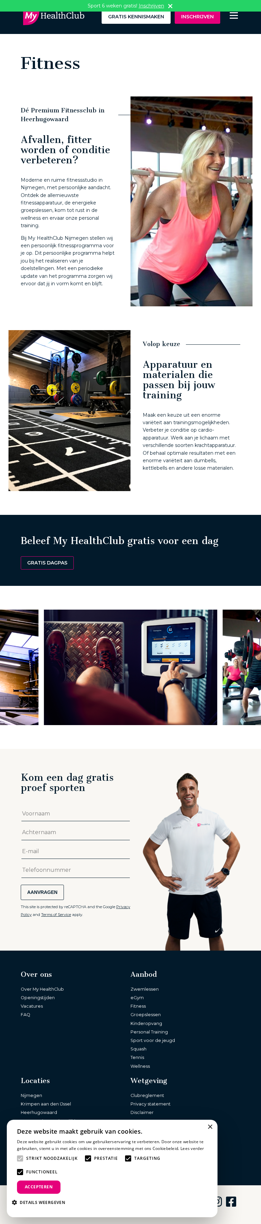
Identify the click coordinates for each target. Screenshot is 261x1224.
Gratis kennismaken (136, 17)
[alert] (112, 1168)
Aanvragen (42, 892)
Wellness (140, 1066)
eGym (137, 997)
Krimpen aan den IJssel (46, 1103)
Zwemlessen (144, 989)
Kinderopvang (146, 1023)
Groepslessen (145, 1014)
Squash (138, 1048)
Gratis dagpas (47, 563)
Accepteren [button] (39, 1187)
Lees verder (192, 1148)
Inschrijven (197, 17)
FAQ (25, 1014)
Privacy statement (150, 1103)
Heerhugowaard (39, 1112)
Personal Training (149, 1031)
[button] (41, 1202)
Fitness (138, 1006)
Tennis (137, 1057)
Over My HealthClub (42, 989)
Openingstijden (38, 997)
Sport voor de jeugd (152, 1040)
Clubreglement (147, 1095)
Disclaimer (142, 1112)
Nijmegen (31, 1095)
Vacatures (32, 1006)
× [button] (209, 1127)
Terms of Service (56, 914)
